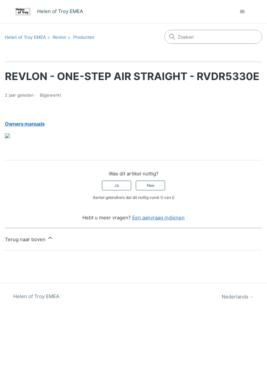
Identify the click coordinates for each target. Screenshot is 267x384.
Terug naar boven (26, 239)
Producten (83, 37)
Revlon (59, 37)
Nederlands (236, 296)
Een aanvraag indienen (158, 217)
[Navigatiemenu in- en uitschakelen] (242, 12)
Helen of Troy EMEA (25, 37)
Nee (150, 185)
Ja (116, 185)
